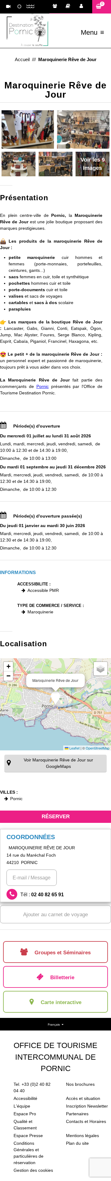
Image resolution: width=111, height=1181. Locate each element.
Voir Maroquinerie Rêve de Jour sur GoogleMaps (58, 763)
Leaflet (74, 747)
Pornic (42, 386)
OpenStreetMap (97, 747)
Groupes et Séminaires (56, 7)
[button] (101, 6)
